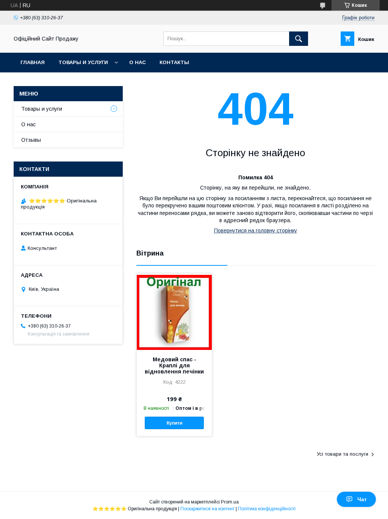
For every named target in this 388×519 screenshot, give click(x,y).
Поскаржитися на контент (207, 508)
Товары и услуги (83, 62)
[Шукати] (298, 38)
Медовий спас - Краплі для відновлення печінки (174, 365)
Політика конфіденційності (267, 508)
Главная (32, 62)
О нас (137, 62)
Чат (362, 499)
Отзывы (31, 140)
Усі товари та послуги (342, 454)
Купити (174, 423)
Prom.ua (230, 502)
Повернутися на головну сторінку (255, 230)
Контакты (174, 62)
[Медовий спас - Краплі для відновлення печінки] (174, 312)
